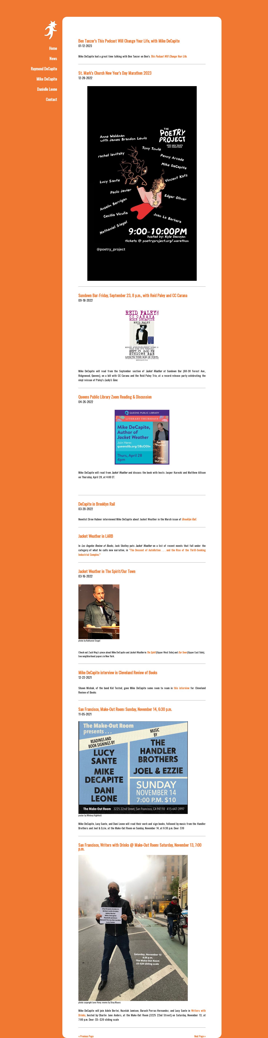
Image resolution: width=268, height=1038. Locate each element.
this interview (181, 688)
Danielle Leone (47, 89)
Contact (51, 99)
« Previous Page (86, 1036)
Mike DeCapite (47, 79)
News (53, 58)
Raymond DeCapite (44, 68)
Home (53, 48)
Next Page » (200, 1036)
